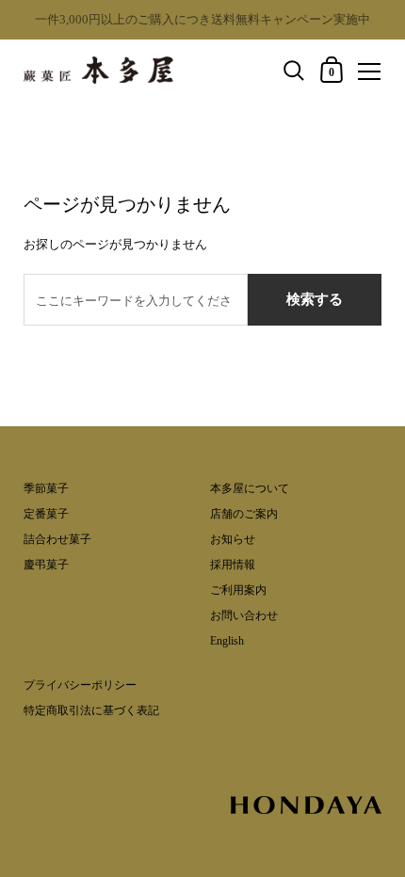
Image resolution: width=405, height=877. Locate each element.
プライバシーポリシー (80, 685)
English (227, 640)
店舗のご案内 (244, 513)
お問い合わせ (244, 615)
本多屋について (249, 488)
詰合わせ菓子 (57, 539)
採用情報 (232, 564)
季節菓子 (46, 488)
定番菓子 (46, 513)
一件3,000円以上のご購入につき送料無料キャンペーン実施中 (202, 19)
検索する (314, 299)
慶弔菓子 (46, 564)
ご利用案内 (238, 590)
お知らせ (232, 539)
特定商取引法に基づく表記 (91, 710)
